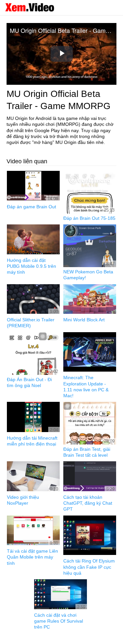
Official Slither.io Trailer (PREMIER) (30, 322)
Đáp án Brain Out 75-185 (89, 218)
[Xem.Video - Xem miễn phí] (29, 7)
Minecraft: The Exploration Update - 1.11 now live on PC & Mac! (86, 386)
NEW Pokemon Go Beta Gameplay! (88, 274)
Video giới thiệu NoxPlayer (23, 500)
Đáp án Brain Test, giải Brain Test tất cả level (86, 452)
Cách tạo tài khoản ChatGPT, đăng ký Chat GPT (87, 503)
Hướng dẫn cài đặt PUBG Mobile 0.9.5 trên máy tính (31, 266)
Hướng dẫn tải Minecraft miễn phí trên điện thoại (32, 441)
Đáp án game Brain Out (31, 206)
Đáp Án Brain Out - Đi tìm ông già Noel (29, 382)
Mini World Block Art (84, 319)
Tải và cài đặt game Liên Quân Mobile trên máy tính (32, 556)
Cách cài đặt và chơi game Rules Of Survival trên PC (58, 621)
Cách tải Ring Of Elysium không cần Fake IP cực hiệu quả (89, 566)
